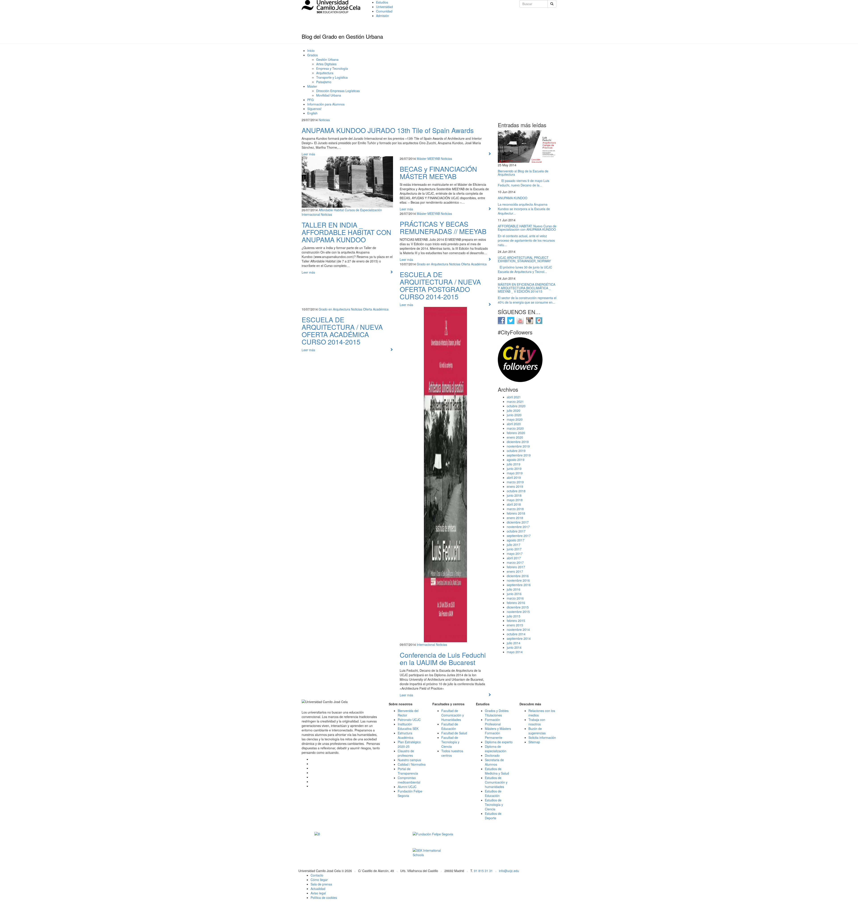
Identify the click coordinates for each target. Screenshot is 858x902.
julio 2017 (513, 544)
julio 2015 (513, 616)
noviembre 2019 (518, 446)
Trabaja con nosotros (536, 721)
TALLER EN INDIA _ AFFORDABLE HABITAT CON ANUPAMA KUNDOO (346, 232)
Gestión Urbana (327, 59)
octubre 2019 (516, 450)
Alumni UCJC (407, 786)
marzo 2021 (515, 401)
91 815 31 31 (483, 870)
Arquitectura (324, 73)
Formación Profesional (493, 721)
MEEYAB (433, 158)
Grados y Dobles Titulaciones (497, 712)
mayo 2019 (515, 473)
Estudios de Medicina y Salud (497, 771)
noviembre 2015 (518, 611)
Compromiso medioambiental (409, 779)
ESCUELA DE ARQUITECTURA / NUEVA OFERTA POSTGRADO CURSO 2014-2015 (440, 285)
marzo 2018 (515, 509)
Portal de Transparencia (408, 771)
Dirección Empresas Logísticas (338, 91)
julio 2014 (513, 643)
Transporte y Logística (332, 77)
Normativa (418, 764)
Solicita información (542, 737)
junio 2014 (514, 647)
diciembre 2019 (518, 441)
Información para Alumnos (326, 104)
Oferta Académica (474, 264)
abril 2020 (514, 424)
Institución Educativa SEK (408, 726)
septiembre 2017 (519, 535)
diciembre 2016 (518, 576)
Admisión (382, 15)
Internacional (311, 214)
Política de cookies (324, 897)
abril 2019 (514, 477)
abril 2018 (514, 504)
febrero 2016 (516, 602)
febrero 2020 (516, 433)
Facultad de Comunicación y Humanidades (452, 715)
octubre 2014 (516, 634)
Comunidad (384, 11)
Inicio (311, 50)
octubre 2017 (516, 531)
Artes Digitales (326, 64)
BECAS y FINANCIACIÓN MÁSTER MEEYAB (438, 172)
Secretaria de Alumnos (494, 762)
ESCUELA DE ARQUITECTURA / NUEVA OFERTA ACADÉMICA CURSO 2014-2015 (342, 330)
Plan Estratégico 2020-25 (409, 744)
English (312, 113)
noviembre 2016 (518, 580)
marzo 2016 (515, 598)
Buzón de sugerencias (537, 730)
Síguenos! (314, 108)
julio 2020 (513, 410)
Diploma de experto (499, 742)
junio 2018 (514, 495)
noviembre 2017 (518, 526)
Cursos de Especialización (363, 210)
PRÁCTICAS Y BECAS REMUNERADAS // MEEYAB (443, 227)
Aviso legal (318, 893)
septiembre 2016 (519, 585)
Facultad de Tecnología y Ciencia (450, 742)
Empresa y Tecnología (332, 68)
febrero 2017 (516, 567)
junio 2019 (514, 468)
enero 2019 (515, 486)
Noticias (324, 120)
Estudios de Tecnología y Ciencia (494, 804)
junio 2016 (514, 593)
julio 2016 (513, 589)
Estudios (382, 2)
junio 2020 (514, 415)
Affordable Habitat (331, 210)
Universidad (384, 6)
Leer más (308, 154)
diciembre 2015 (518, 607)
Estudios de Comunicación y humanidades (496, 782)
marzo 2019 (515, 482)
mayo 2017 (515, 553)
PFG (310, 99)
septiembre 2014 (519, 638)
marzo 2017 (515, 562)
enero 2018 (515, 517)
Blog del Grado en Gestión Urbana (342, 36)
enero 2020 (515, 437)
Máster (312, 86)
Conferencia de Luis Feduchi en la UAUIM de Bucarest (443, 658)
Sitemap (534, 742)
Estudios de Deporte (493, 815)
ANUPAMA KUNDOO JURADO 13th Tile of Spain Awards (388, 130)
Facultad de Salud (454, 733)
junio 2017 (514, 549)
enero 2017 (515, 571)
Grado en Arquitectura (432, 264)
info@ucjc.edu (509, 870)
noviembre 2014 (518, 629)
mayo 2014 (515, 652)
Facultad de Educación (449, 726)
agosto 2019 (515, 459)
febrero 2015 (516, 620)
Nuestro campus (409, 760)
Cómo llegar (319, 879)
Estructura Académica (405, 735)
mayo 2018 (515, 500)
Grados (312, 55)
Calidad (403, 764)
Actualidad (318, 888)
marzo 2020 (515, 428)
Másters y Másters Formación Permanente (498, 733)
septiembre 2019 (519, 455)
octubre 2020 (516, 406)
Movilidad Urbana (328, 95)
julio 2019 (513, 464)
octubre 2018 (516, 491)
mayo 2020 (515, 419)
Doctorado (492, 755)
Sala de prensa (321, 884)
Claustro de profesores (406, 753)
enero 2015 (515, 625)
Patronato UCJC (409, 719)
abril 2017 (514, 558)
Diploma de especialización (495, 748)
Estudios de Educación (493, 793)
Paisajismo (323, 82)
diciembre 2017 (518, 522)
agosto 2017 (515, 540)
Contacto (317, 875)
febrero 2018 (516, 513)
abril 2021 (514, 397)
